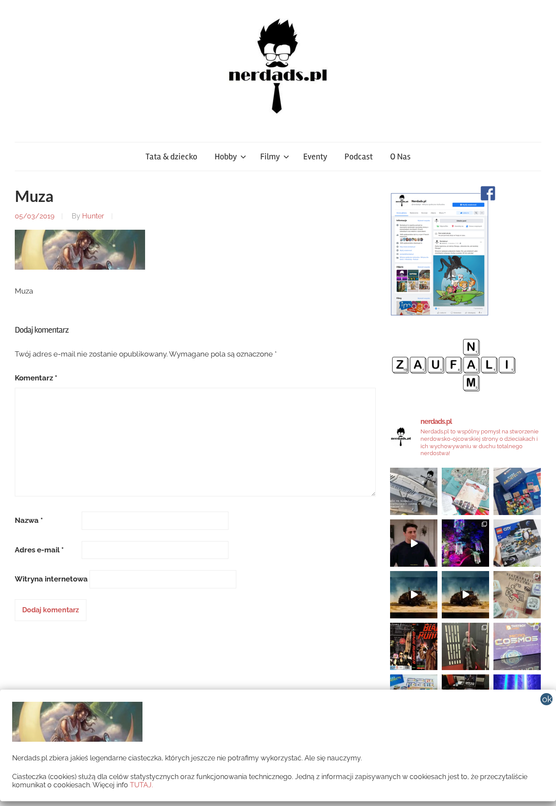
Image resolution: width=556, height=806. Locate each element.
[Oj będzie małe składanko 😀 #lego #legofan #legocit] (517, 543)
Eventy (315, 156)
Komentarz (36, 377)
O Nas (400, 156)
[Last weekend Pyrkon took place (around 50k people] (465, 646)
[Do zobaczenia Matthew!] (413, 543)
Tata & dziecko (171, 156)
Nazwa (29, 520)
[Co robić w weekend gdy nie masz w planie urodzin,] (465, 491)
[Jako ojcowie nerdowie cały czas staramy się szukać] (517, 594)
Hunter (93, 216)
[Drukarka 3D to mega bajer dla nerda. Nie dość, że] (413, 491)
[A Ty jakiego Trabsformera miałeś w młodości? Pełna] (465, 594)
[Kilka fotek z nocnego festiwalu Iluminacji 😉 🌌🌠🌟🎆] (465, 543)
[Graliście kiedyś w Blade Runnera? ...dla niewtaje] (413, 646)
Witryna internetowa (51, 579)
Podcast (358, 156)
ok (547, 699)
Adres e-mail (39, 549)
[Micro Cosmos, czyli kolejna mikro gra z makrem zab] (517, 646)
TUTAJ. (141, 785)
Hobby (226, 156)
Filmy (270, 156)
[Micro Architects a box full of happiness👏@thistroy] (517, 491)
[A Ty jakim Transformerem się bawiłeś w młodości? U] (413, 594)
